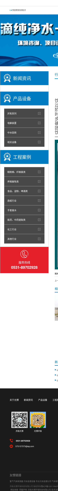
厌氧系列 (11, 113)
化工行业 (11, 229)
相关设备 (11, 142)
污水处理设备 (29, 481)
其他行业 (11, 238)
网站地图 (14, 489)
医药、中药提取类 (16, 219)
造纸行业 (11, 200)
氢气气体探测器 (16, 481)
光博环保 (38, 431)
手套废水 (11, 210)
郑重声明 (23, 489)
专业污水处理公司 (43, 481)
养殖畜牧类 (13, 181)
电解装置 (11, 122)
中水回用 (11, 132)
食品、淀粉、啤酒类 (17, 191)
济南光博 (19, 431)
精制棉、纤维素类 (16, 171)
